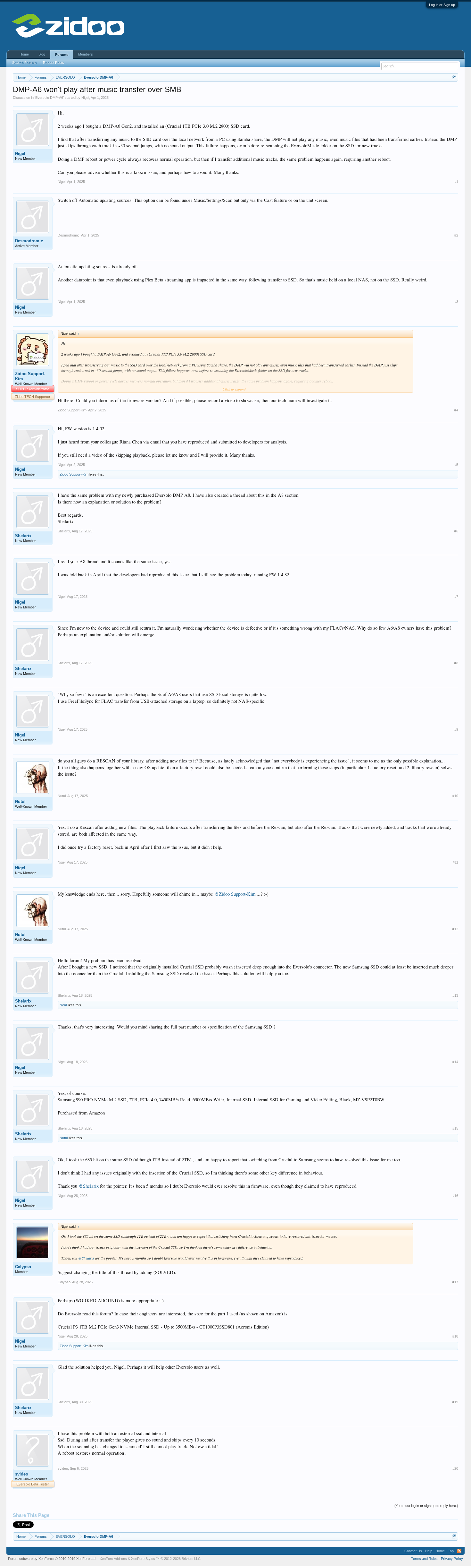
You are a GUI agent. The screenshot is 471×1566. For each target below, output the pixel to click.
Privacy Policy (452, 1559)
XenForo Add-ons (113, 1559)
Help (428, 1551)
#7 (456, 596)
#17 (455, 1282)
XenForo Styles (143, 1559)
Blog (41, 54)
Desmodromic (29, 240)
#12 (455, 929)
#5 (456, 465)
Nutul (20, 801)
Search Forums (24, 63)
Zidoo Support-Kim (30, 376)
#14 (455, 1062)
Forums (61, 54)
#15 (455, 1128)
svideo (21, 1474)
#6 (456, 531)
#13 (455, 995)
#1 (456, 182)
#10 (455, 796)
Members (85, 54)
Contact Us (413, 1551)
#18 (455, 1336)
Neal (63, 1005)
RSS (459, 1551)
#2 (456, 235)
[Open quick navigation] (454, 77)
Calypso (23, 1266)
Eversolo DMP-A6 (49, 97)
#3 (456, 302)
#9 (456, 729)
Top (451, 1551)
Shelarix (23, 535)
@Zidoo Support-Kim (234, 894)
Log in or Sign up (442, 5)
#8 (456, 663)
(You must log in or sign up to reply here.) (426, 1506)
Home (24, 54)
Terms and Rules (424, 1559)
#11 (455, 862)
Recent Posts (53, 63)
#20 (455, 1468)
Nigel (85, 97)
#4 (456, 410)
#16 (455, 1196)
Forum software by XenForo (52, 1559)
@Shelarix (88, 1186)
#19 (455, 1402)
